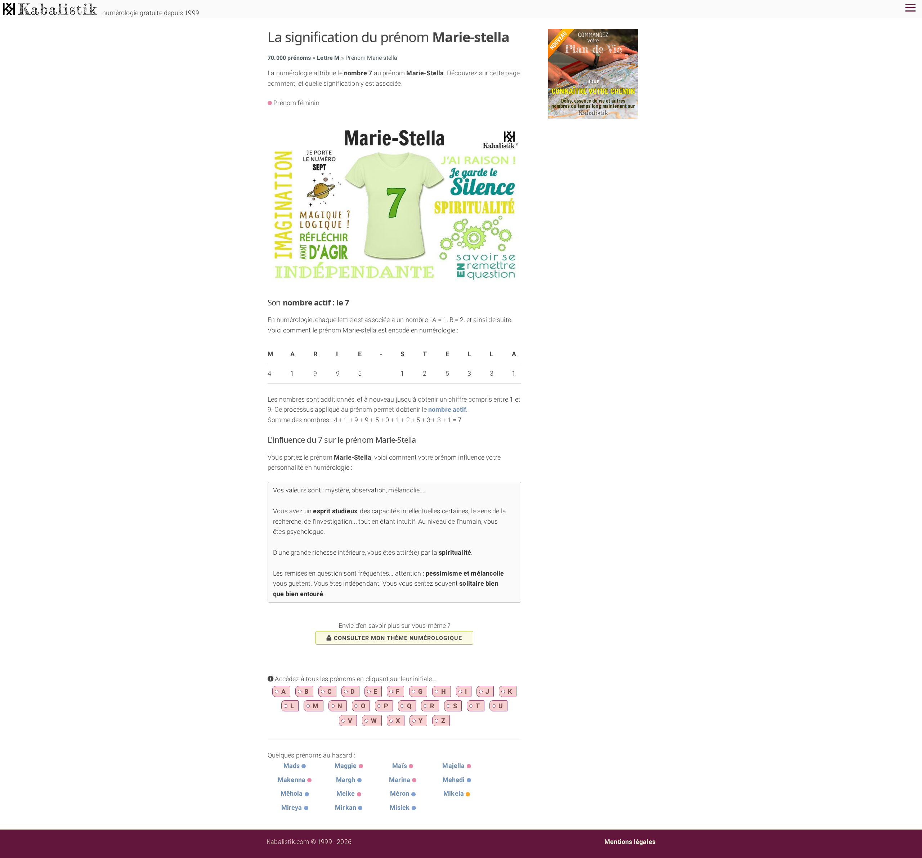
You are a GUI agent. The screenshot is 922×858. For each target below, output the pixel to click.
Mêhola (292, 793)
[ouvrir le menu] (910, 9)
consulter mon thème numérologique (398, 638)
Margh (345, 779)
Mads (291, 765)
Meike (345, 793)
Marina (399, 779)
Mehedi (454, 779)
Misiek (400, 807)
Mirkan (345, 807)
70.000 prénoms (289, 57)
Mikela (453, 793)
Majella (453, 765)
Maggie (346, 765)
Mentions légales (629, 841)
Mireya (291, 807)
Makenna (291, 779)
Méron (399, 793)
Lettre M (328, 57)
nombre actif (447, 409)
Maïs (399, 765)
